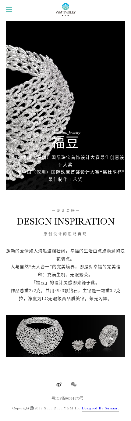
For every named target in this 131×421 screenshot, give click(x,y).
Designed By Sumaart (100, 408)
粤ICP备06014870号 (67, 398)
